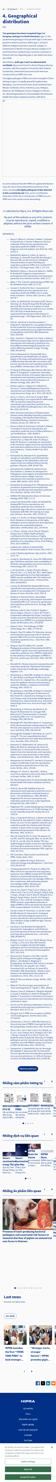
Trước (44, 1081)
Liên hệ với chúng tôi (28, 1429)
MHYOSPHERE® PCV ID (11, 1107)
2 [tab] (25, 1123)
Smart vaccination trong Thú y (9, 1161)
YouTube (28, 1440)
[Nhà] (28, 1401)
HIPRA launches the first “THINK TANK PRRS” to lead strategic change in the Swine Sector (14, 1354)
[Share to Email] (53, 1383)
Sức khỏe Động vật (12, 9)
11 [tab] (38, 1288)
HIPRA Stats (44, 1155)
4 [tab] (30, 1123)
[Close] (52, 1447)
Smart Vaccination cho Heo (22, 1161)
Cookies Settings (28, 1461)
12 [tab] (40, 1288)
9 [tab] (33, 1288)
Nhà (4, 9)
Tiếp (52, 1081)
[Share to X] (43, 1383)
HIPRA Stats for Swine (33, 1154)
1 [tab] (23, 1123)
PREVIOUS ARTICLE (28, 1068)
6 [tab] (26, 1288)
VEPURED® (34, 1105)
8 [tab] (31, 1288)
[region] (28, 1462)
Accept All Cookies (28, 1477)
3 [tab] (28, 1123)
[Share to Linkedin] (48, 1383)
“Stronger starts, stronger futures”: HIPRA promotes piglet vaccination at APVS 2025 (40, 1354)
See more (10, 1316)
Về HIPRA (28, 1408)
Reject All (28, 1469)
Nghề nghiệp (28, 1424)
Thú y (28, 1413)
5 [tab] (32, 1123)
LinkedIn (28, 1435)
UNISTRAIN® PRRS (22, 1107)
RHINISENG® (48, 1105)
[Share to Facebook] (38, 1383)
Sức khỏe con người (28, 1419)
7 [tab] (29, 1288)
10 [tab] (36, 1288)
